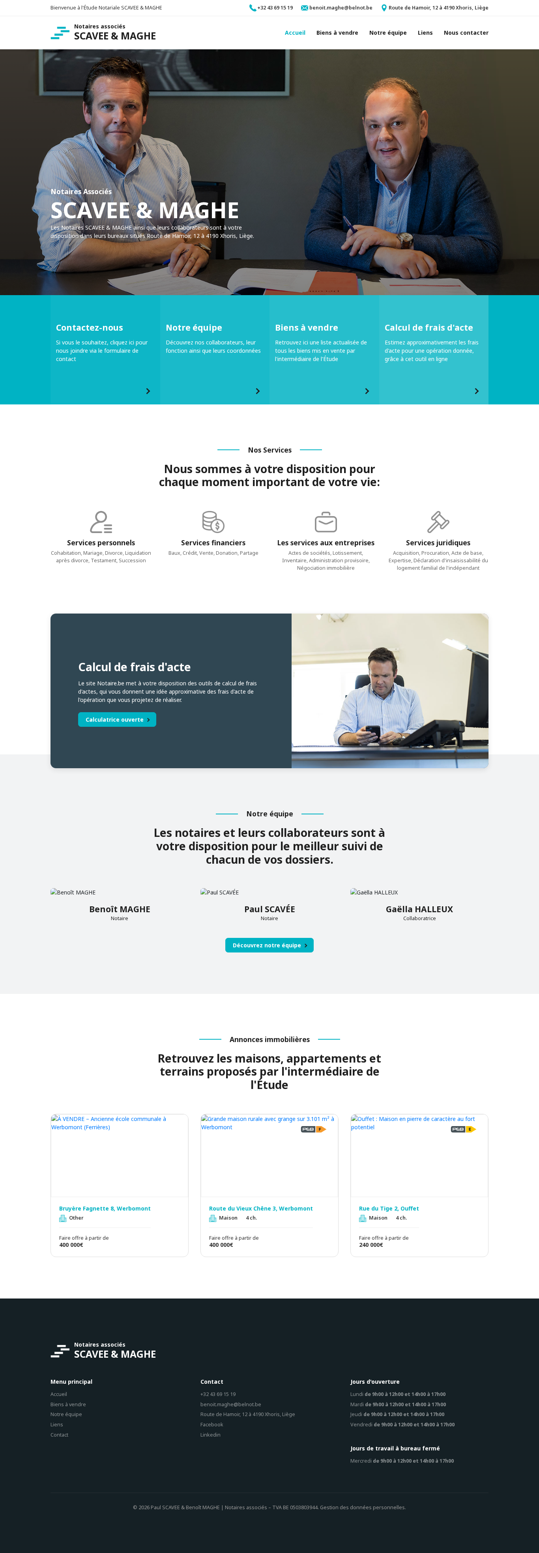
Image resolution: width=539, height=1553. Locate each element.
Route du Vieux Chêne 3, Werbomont (261, 1208)
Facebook (211, 1424)
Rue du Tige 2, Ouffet (389, 1208)
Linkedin (210, 1434)
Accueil (59, 1394)
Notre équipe (66, 1414)
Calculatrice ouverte (115, 719)
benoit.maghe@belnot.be (230, 1404)
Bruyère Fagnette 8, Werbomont (105, 1208)
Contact (59, 1434)
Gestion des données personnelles (362, 1507)
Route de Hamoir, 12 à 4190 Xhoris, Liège (247, 1414)
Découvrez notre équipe (267, 945)
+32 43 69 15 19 (218, 1394)
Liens (57, 1424)
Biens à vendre (68, 1404)
